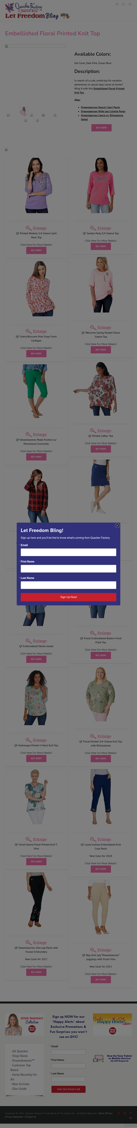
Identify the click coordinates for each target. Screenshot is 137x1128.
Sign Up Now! (68, 597)
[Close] (117, 526)
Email (24, 545)
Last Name (27, 578)
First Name (27, 561)
